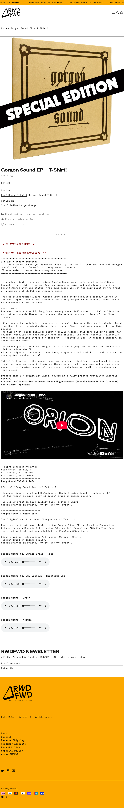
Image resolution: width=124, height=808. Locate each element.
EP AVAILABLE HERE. (18, 244)
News (4, 733)
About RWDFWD (10, 754)
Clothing (7, 175)
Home (4, 28)
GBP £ (4, 797)
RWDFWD (13, 789)
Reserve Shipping (12, 740)
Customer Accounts (13, 743)
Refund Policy (10, 747)
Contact (6, 736)
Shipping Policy (12, 750)
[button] (117, 12)
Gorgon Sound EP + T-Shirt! (29, 28)
